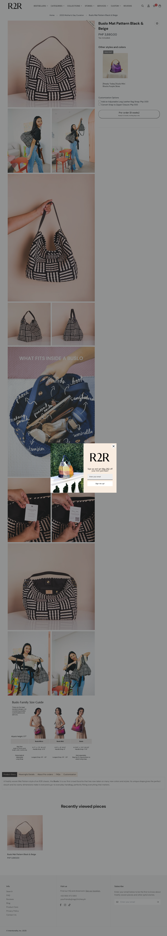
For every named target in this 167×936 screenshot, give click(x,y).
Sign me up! (100, 484)
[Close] (114, 446)
